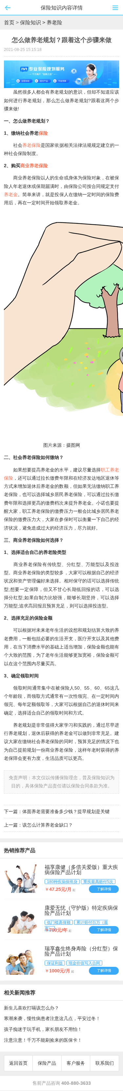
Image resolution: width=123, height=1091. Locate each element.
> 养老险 (52, 22)
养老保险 (31, 145)
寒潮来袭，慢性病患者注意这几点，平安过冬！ (52, 1018)
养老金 (11, 194)
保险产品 (47, 1063)
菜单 (115, 7)
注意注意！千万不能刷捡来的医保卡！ (43, 1040)
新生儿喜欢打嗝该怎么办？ (31, 1008)
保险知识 (30, 22)
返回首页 (18, 1063)
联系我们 (104, 1063)
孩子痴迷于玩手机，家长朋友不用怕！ (43, 1029)
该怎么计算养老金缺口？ (47, 825)
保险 (43, 133)
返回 (7, 7)
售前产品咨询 (61, 1083)
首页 (9, 22)
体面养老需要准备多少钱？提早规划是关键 (66, 811)
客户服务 (76, 1063)
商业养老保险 (34, 165)
